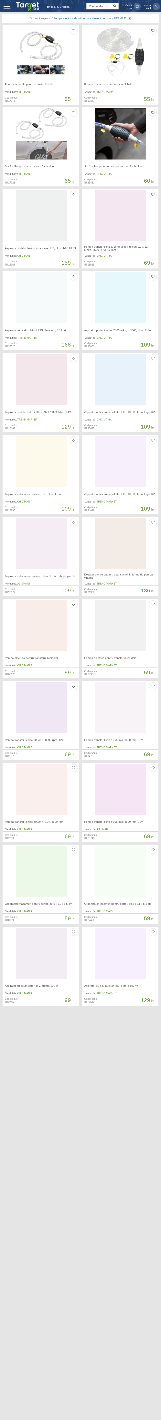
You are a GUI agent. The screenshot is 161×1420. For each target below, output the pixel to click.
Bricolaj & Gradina (58, 6)
